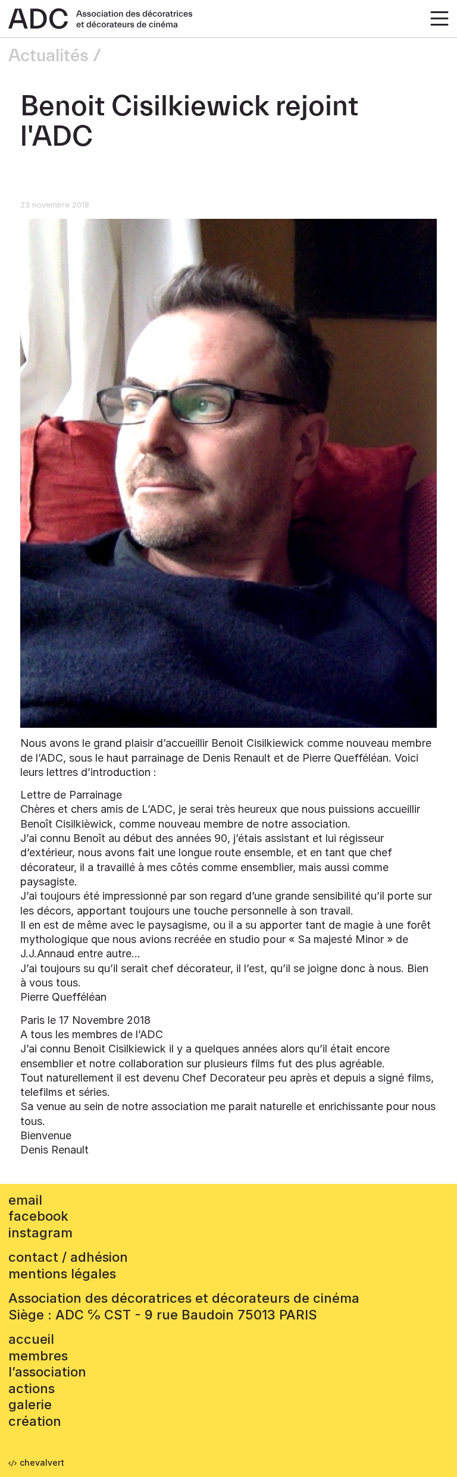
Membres (38, 1355)
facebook (38, 1216)
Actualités (48, 55)
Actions (31, 1388)
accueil (31, 1339)
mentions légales (62, 1273)
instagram (40, 1232)
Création (34, 1421)
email (25, 1200)
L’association (47, 1371)
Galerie (30, 1404)
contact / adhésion (68, 1257)
